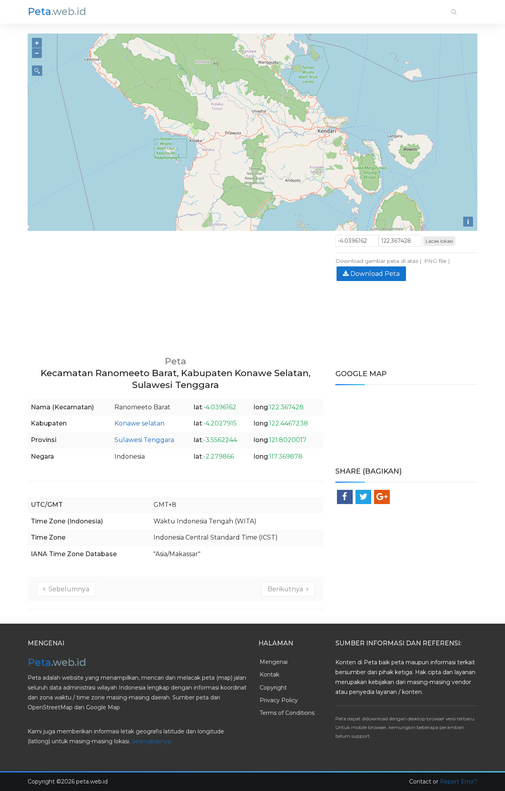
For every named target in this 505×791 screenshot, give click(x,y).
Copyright (273, 687)
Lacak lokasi (439, 241)
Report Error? (458, 781)
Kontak (269, 674)
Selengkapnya (151, 741)
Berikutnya (286, 589)
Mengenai (274, 661)
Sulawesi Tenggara (144, 440)
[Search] (454, 11)
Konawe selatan (139, 423)
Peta (57, 11)
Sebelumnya (67, 589)
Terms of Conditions (287, 712)
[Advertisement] (176, 290)
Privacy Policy (279, 700)
